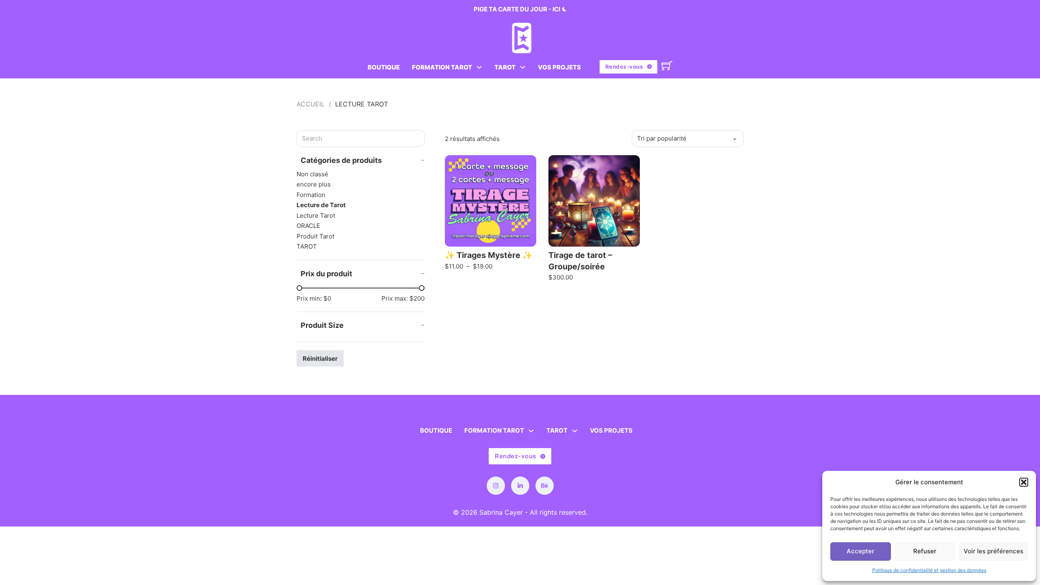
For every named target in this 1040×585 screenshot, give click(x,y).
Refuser (924, 551)
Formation (311, 195)
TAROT (505, 67)
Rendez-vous (624, 66)
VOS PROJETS (559, 67)
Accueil (311, 104)
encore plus (314, 184)
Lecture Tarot (316, 215)
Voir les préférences (993, 551)
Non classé (312, 174)
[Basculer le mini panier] (666, 65)
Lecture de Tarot (321, 205)
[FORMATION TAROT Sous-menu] (479, 67)
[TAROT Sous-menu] (523, 67)
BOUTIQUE (384, 67)
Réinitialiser (320, 358)
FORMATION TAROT (442, 67)
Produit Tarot (315, 236)
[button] (1024, 482)
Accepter (860, 551)
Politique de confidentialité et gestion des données (929, 570)
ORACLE (308, 226)
